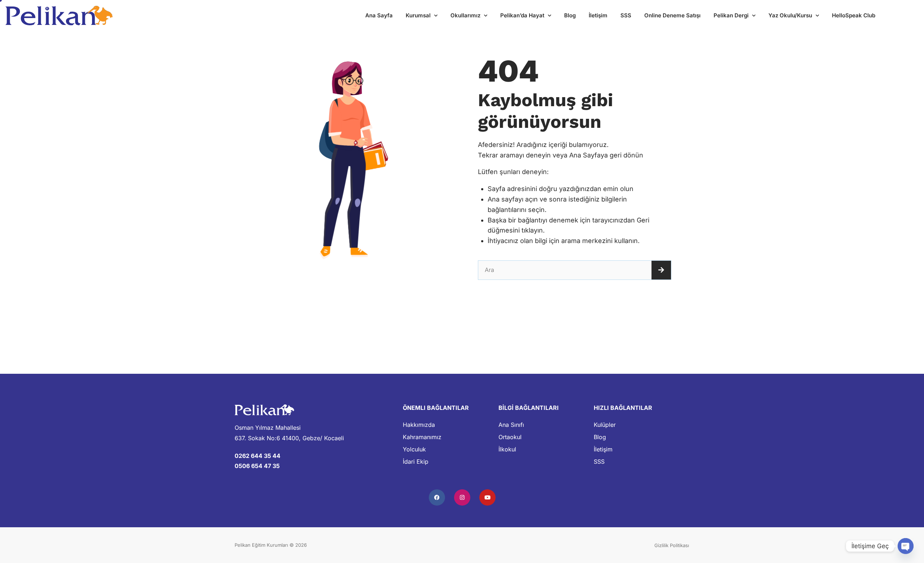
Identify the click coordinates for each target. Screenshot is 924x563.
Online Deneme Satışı (672, 15)
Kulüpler (605, 424)
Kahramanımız (422, 437)
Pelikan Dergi (731, 15)
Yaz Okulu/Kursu (790, 15)
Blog (570, 15)
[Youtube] (487, 497)
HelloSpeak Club (853, 15)
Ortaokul (510, 437)
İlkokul (507, 449)
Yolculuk (414, 449)
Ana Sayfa (379, 15)
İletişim (598, 15)
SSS (625, 15)
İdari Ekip (415, 461)
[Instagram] (462, 497)
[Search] (661, 270)
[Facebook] (437, 497)
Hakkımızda (419, 424)
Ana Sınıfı (511, 424)
